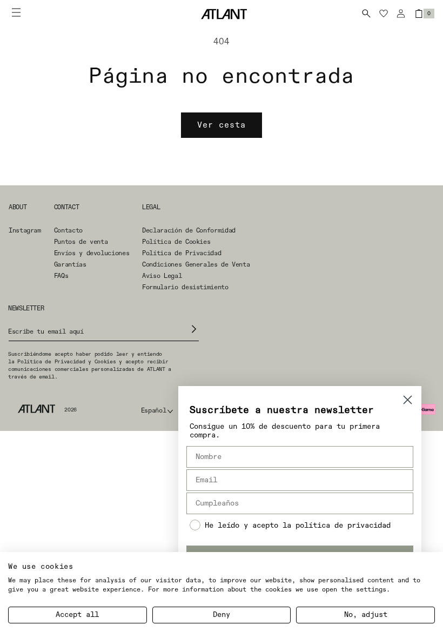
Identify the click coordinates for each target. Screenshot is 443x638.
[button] (366, 13)
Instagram (25, 231)
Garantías (70, 265)
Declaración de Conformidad (189, 231)
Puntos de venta (81, 242)
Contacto (68, 231)
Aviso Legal (162, 276)
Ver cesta (221, 125)
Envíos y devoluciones (91, 253)
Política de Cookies (176, 242)
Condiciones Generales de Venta (196, 265)
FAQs (61, 276)
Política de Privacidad (181, 253)
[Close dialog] (407, 399)
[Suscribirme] (194, 329)
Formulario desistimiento (185, 287)
